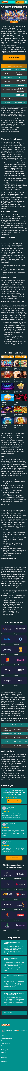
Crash (16, 356)
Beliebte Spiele (3, 357)
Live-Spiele (10, 357)
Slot (23, 356)
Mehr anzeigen (14, 857)
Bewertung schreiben (14, 801)
